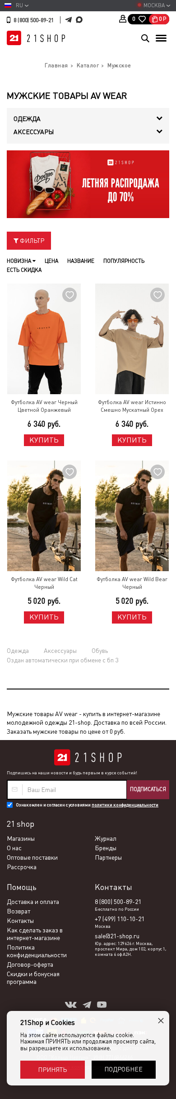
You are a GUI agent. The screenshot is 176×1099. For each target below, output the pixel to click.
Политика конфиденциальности (37, 951)
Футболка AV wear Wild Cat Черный (44, 583)
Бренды (105, 848)
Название (80, 261)
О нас (14, 848)
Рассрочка (22, 867)
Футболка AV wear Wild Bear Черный (132, 583)
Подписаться (148, 789)
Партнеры (108, 857)
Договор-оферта (30, 964)
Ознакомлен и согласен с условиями (87, 804)
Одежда (18, 650)
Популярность (123, 261)
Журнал (105, 838)
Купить (44, 440)
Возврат (18, 911)
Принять (52, 1069)
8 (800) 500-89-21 (34, 20)
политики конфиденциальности (125, 804)
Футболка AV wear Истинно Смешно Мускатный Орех (132, 406)
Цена (51, 261)
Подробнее (123, 1069)
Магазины (21, 838)
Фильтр (31, 240)
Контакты (20, 920)
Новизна (19, 261)
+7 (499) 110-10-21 (119, 918)
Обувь (100, 650)
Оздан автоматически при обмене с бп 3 (62, 660)
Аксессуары (60, 650)
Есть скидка (24, 270)
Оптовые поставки (32, 857)
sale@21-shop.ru (117, 936)
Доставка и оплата (33, 901)
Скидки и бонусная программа (33, 977)
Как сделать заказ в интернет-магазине (35, 934)
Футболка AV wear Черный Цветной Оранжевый (44, 406)
